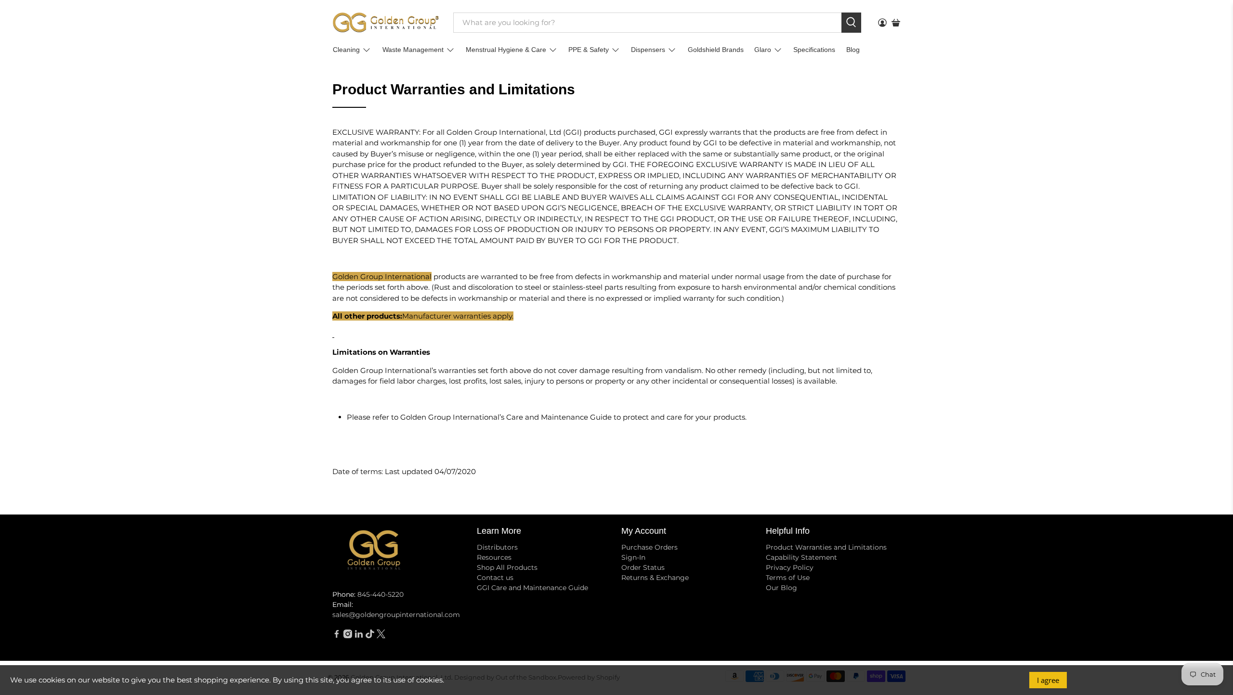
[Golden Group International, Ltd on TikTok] (370, 635)
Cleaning (346, 49)
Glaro (762, 49)
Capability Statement (801, 557)
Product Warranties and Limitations (826, 547)
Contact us (495, 577)
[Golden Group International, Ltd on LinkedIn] (358, 635)
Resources (494, 557)
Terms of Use (788, 577)
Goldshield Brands (716, 49)
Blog (853, 49)
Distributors (497, 547)
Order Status (643, 567)
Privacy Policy (789, 567)
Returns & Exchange (655, 577)
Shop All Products (507, 567)
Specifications (814, 49)
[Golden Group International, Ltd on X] (381, 635)
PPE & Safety (588, 49)
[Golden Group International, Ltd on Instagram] (347, 635)
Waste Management (413, 49)
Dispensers (648, 49)
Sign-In (633, 557)
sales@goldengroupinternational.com (396, 614)
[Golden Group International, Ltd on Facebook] (336, 635)
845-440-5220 (380, 594)
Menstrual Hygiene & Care (506, 49)
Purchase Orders (649, 547)
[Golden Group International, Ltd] (386, 22)
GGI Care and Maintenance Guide (532, 587)
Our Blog (781, 587)
